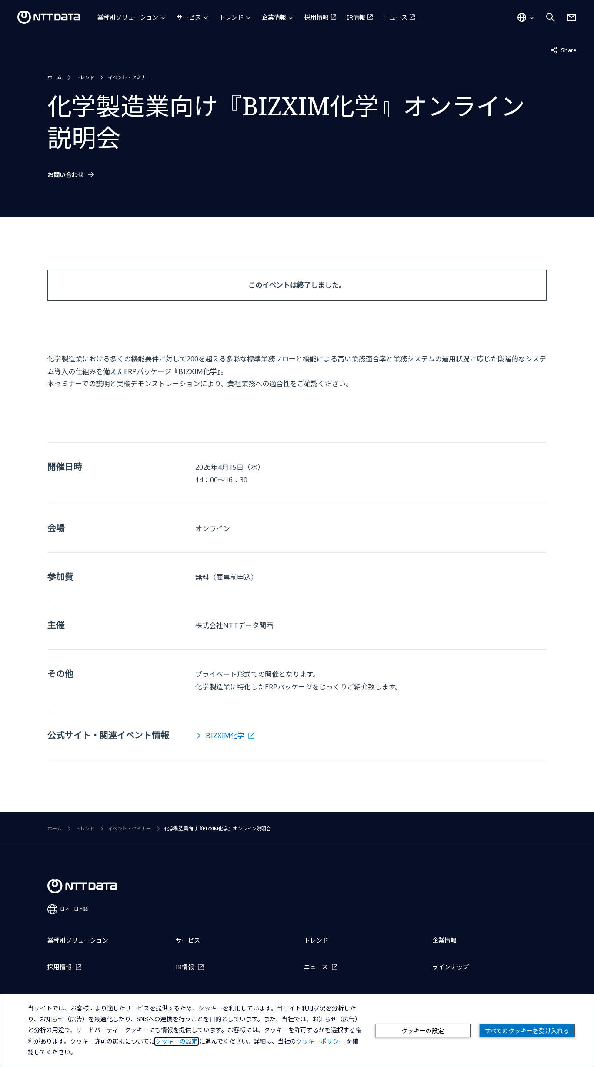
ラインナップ (450, 967)
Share (564, 50)
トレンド (231, 17)
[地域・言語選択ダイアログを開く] (526, 17)
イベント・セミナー (129, 77)
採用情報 (316, 17)
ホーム (54, 77)
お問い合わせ (65, 174)
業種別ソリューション (127, 17)
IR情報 (356, 17)
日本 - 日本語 (74, 909)
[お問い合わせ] (571, 17)
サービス (189, 17)
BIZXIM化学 (225, 735)
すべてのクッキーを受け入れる (527, 1030)
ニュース (395, 17)
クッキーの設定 (422, 1030)
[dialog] (297, 1030)
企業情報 (274, 17)
